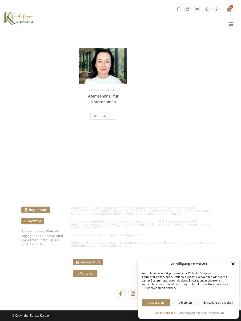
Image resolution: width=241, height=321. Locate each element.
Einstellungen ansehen (218, 303)
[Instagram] (207, 9)
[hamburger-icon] (231, 24)
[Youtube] (197, 9)
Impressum (216, 313)
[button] (233, 264)
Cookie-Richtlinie (164, 313)
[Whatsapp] (216, 9)
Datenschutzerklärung (192, 313)
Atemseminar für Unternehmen (103, 99)
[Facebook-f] (178, 9)
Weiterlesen (103, 116)
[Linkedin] (187, 9)
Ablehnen (185, 303)
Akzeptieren (156, 303)
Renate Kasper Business (103, 90)
